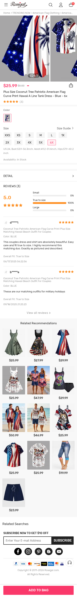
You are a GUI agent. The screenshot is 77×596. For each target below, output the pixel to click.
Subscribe (63, 540)
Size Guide (64, 128)
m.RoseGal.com (21, 5)
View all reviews (37, 313)
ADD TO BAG (39, 590)
